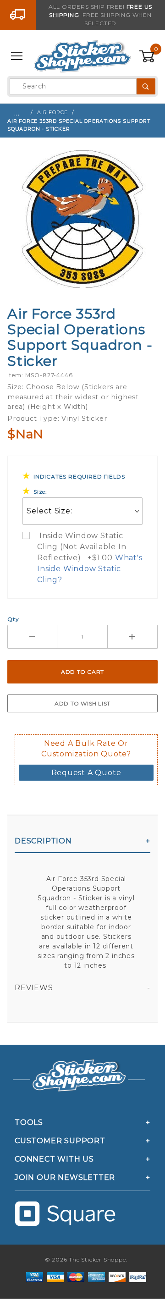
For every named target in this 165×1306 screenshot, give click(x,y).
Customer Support (60, 1140)
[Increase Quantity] (133, 637)
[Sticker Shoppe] (82, 56)
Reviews (34, 987)
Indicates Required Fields (79, 476)
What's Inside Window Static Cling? (90, 568)
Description (43, 841)
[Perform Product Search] (146, 86)
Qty (13, 619)
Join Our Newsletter (65, 1177)
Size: (40, 491)
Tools (29, 1122)
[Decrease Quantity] (32, 637)
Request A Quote (86, 772)
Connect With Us (54, 1159)
